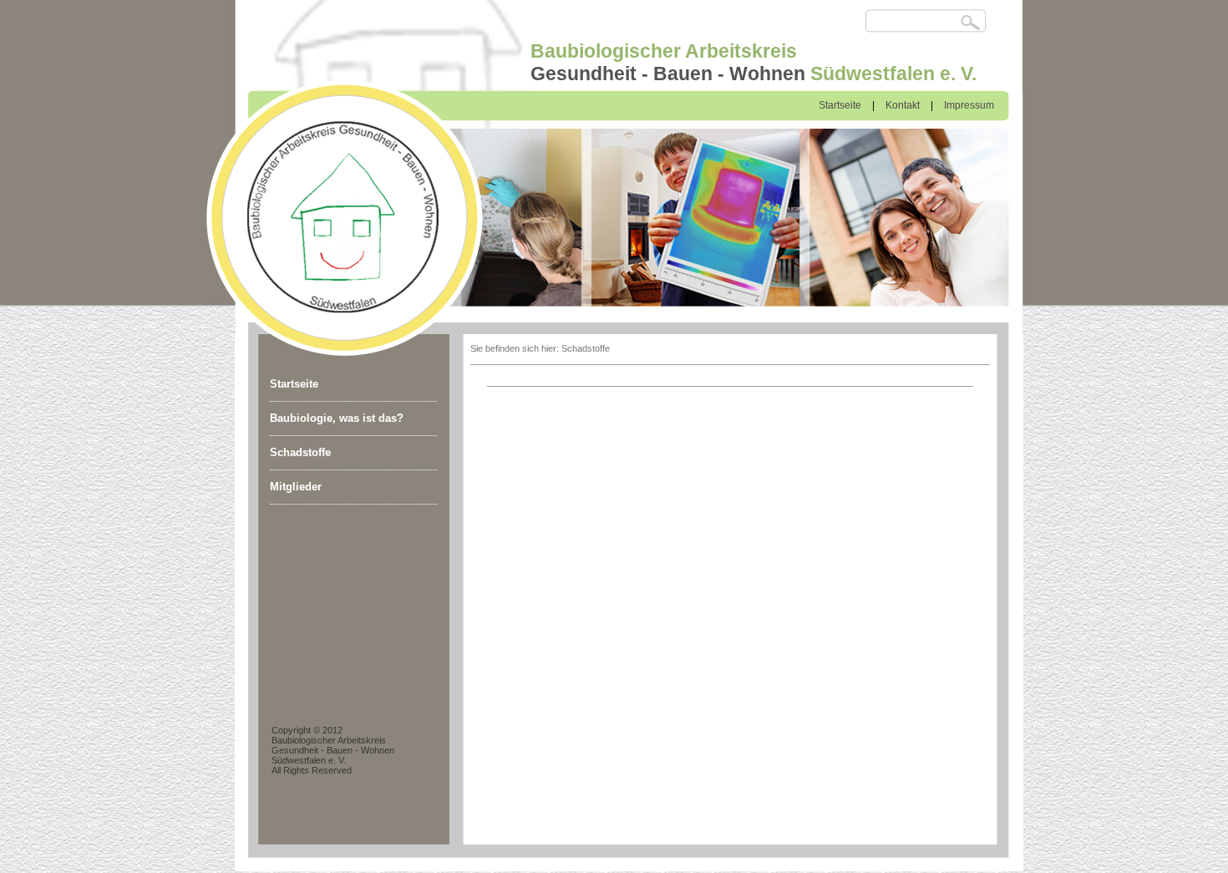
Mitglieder (296, 486)
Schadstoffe (300, 452)
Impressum (969, 105)
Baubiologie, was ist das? (336, 418)
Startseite (840, 105)
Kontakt (902, 105)
